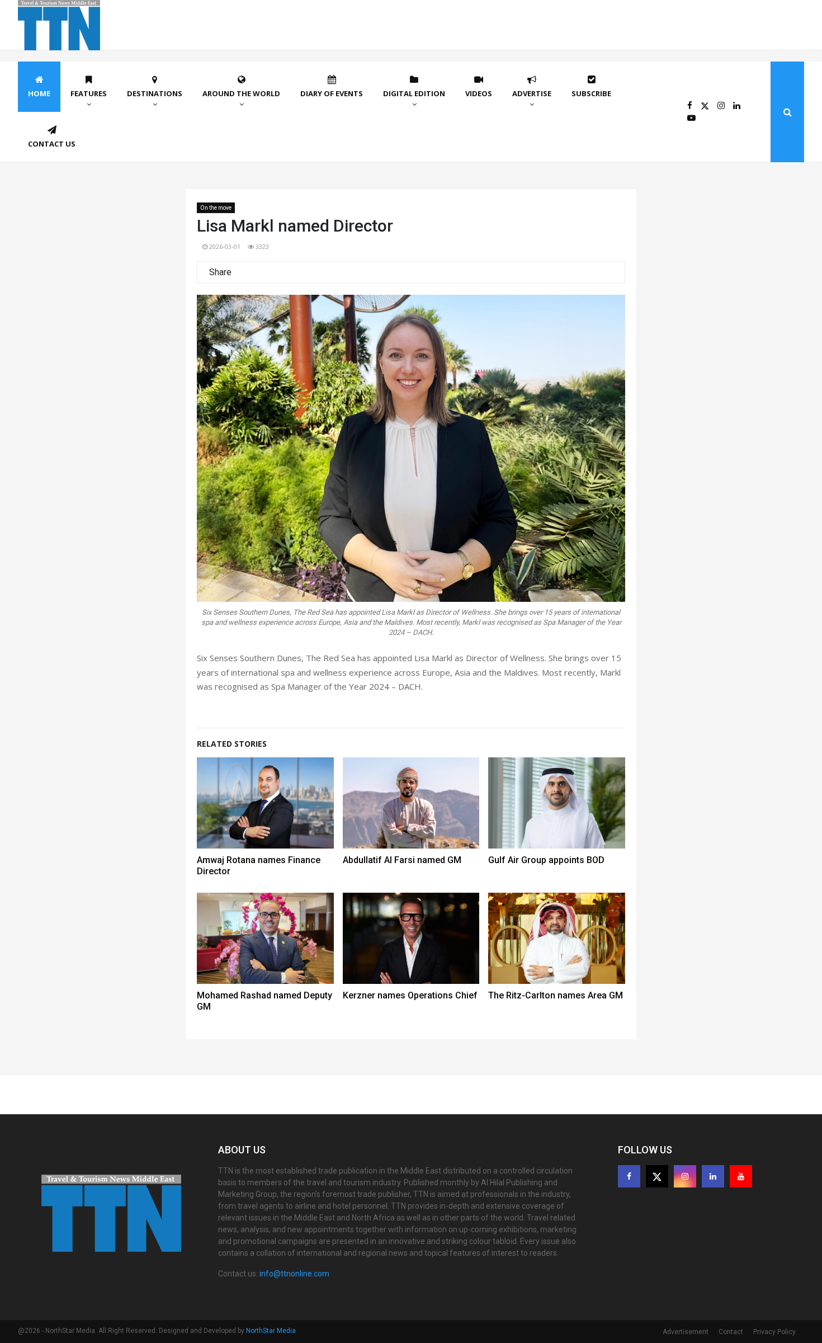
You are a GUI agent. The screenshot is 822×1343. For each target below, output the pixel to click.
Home (39, 93)
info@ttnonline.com (294, 1273)
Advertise (531, 93)
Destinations (154, 93)
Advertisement (685, 1332)
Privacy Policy (774, 1332)
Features (88, 93)
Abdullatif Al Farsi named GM (402, 860)
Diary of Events (331, 93)
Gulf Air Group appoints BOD (546, 860)
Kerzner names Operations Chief (410, 995)
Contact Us (51, 144)
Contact (731, 1332)
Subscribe (591, 93)
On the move (216, 208)
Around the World (241, 93)
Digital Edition (414, 93)
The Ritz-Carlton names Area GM (555, 995)
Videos (478, 93)
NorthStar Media (271, 1331)
